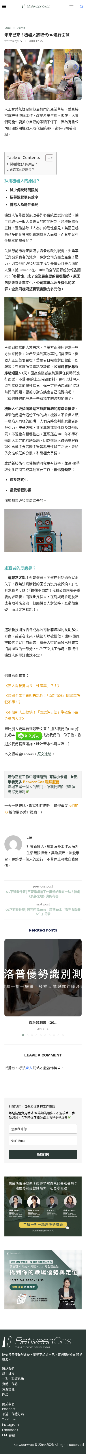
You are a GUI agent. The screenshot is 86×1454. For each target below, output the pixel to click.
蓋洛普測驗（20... (43, 1022)
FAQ (5, 1394)
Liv (20, 41)
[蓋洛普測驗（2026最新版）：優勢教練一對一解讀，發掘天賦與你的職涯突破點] (43, 977)
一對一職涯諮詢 (13, 1379)
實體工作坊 (10, 1384)
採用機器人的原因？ (23, 164)
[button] (8, 987)
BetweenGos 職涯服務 (41, 782)
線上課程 (8, 1373)
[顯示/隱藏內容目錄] (47, 158)
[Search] (81, 6)
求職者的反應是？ (22, 170)
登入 (29, 1068)
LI (8, 1435)
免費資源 (8, 1389)
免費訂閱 (43, 1154)
